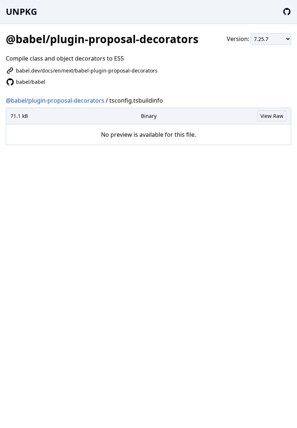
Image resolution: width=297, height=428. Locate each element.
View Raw (271, 115)
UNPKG (21, 11)
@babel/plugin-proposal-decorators (55, 100)
